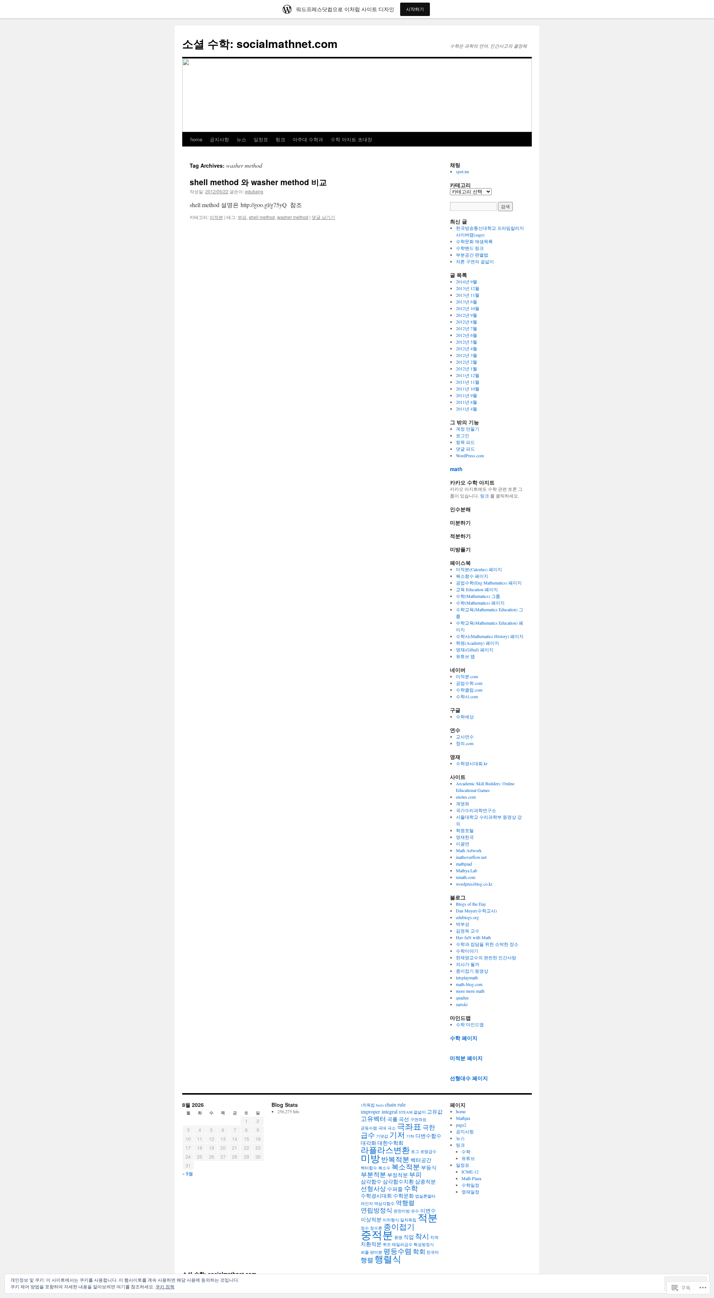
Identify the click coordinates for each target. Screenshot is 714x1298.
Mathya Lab (466, 870)
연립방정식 (376, 1210)
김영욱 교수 (467, 931)
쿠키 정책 (164, 1286)
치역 (434, 1237)
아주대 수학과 (308, 139)
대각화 (368, 1142)
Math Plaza (471, 1178)
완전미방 (401, 1211)
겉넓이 (420, 1112)
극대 (382, 1128)
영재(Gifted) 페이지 (474, 650)
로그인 (462, 435)
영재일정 (470, 1192)
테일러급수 (402, 1244)
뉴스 (241, 139)
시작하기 (415, 9)
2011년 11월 (467, 382)
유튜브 (468, 1158)
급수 (368, 1135)
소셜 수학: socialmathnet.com (260, 43)
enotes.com (466, 797)
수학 (411, 1188)
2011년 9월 (466, 395)
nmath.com (465, 877)
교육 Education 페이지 (477, 589)
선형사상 (373, 1188)
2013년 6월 (466, 302)
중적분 (377, 1234)
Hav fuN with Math (473, 937)
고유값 (435, 1111)
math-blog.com (469, 984)
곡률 (392, 1119)
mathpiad (464, 864)
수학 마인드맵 (470, 1024)
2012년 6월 (466, 335)
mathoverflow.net (471, 857)
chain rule (395, 1104)
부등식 (429, 1167)
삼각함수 (371, 1181)
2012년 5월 (466, 342)
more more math (470, 991)
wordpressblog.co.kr (474, 884)
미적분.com (467, 676)
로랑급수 (428, 1151)
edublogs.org (467, 917)
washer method (292, 217)
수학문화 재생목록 (474, 241)
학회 (419, 1251)
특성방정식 (424, 1244)
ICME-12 (470, 1172)
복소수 (384, 1167)
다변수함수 (428, 1135)
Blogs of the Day (471, 904)
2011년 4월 (466, 409)
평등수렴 (397, 1251)
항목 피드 (465, 442)
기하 (410, 1136)
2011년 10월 (467, 389)
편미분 (376, 1252)
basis (380, 1105)
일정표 (261, 139)
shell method (262, 217)
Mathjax (463, 1118)
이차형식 (391, 1220)
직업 (408, 1236)
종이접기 (399, 1226)
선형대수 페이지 (469, 1078)
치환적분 (371, 1243)
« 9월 (187, 1173)
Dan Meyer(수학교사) (476, 911)
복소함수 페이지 (472, 576)
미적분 (216, 217)
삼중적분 (425, 1181)
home (196, 139)
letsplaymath (467, 977)
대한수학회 (390, 1142)
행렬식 (387, 1259)
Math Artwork (469, 850)
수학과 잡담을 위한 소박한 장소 (487, 944)
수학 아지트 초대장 (351, 139)
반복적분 (395, 1159)
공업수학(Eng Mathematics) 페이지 (489, 583)
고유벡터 (373, 1118)
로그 (415, 1151)
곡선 (404, 1119)
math (456, 469)
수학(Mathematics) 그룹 (478, 596)
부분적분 (373, 1174)
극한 (428, 1127)
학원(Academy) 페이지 (477, 643)
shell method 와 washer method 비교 (258, 181)
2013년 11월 (467, 295)
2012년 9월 (466, 315)
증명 (398, 1237)
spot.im (462, 171)
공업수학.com (469, 683)
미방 (370, 1158)
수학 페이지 (463, 1037)
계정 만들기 (467, 429)
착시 (422, 1236)
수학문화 (403, 1195)
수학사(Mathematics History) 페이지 (490, 636)
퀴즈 (387, 1244)
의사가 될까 (467, 964)
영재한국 (465, 837)
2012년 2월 (466, 362)
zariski (461, 1004)
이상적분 (371, 1219)
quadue (462, 998)
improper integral (379, 1111)
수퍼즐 (395, 1188)
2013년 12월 (467, 288)
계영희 (462, 803)
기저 (397, 1135)
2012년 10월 (467, 308)
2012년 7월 (466, 328)
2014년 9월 (466, 281)
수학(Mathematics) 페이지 (480, 603)
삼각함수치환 (398, 1181)
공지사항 (219, 139)
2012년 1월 (466, 368)
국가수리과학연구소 (476, 810)
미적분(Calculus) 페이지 (479, 569)
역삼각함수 (384, 1203)
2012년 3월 (466, 355)
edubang (254, 191)
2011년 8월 (466, 402)
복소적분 (406, 1166)
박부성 (462, 924)
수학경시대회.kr (472, 763)
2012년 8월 (466, 322)
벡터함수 (369, 1167)
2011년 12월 (467, 375)
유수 (415, 1211)
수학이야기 (467, 951)
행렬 (367, 1260)
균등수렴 (369, 1128)
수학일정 (470, 1185)
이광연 (462, 844)
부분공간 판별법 (472, 255)
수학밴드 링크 (470, 248)
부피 (242, 217)
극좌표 (409, 1126)
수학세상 (465, 716)
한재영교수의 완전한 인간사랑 (486, 957)
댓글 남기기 (323, 217)
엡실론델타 (425, 1196)
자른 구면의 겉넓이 (475, 261)
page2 (461, 1125)
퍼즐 (365, 1252)
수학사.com (467, 696)
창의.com (464, 743)
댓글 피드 (465, 449)
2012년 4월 (466, 348)
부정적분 (397, 1174)
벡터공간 (421, 1159)
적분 (428, 1217)
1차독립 (368, 1105)
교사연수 (465, 737)
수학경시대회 (376, 1195)
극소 (391, 1128)
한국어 (433, 1252)
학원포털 (465, 830)
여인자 (367, 1203)
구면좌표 (418, 1119)
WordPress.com (470, 455)
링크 (280, 139)
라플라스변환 (385, 1149)
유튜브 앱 (465, 656)
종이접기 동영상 (472, 971)
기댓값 (382, 1136)
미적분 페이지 (466, 1058)
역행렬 (405, 1202)
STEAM (405, 1112)
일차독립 (408, 1220)
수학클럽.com (469, 690)
